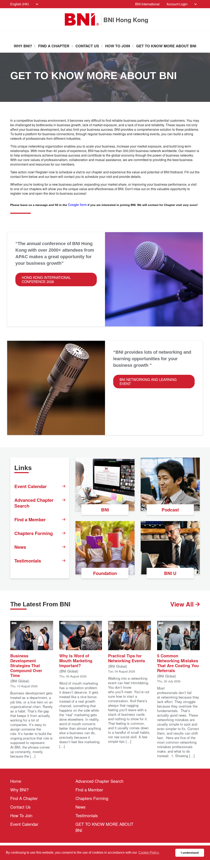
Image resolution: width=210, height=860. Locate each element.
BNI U (170, 573)
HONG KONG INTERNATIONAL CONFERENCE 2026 (46, 279)
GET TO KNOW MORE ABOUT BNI (166, 46)
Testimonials (27, 560)
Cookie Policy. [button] (148, 852)
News (20, 547)
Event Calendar (30, 486)
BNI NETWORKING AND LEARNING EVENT (148, 381)
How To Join (117, 46)
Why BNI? (23, 46)
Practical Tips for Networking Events (126, 658)
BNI (105, 509)
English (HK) (19, 4)
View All (182, 604)
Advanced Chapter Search (34, 503)
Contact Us (87, 46)
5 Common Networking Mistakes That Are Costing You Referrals (178, 663)
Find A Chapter (53, 46)
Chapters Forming (33, 533)
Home (15, 781)
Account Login (177, 4)
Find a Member (30, 519)
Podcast (170, 509)
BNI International (147, 4)
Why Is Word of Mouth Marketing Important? (75, 660)
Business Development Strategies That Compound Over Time (26, 665)
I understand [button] (190, 852)
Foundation (105, 573)
